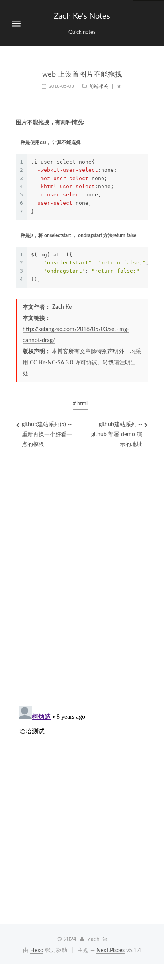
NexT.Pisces (110, 950)
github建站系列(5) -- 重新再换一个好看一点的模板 (47, 434)
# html (80, 403)
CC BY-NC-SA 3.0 (51, 363)
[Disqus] (82, 584)
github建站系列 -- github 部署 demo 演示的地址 (116, 434)
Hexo (36, 950)
